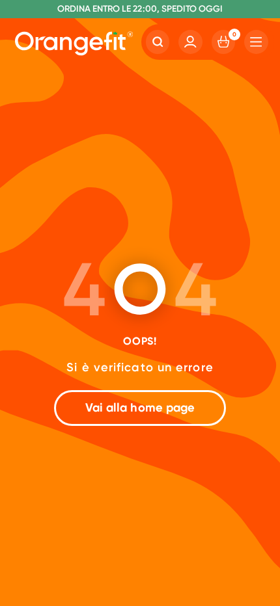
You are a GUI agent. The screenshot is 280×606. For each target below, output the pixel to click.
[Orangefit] (74, 44)
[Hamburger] (256, 42)
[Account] (190, 42)
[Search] (158, 42)
